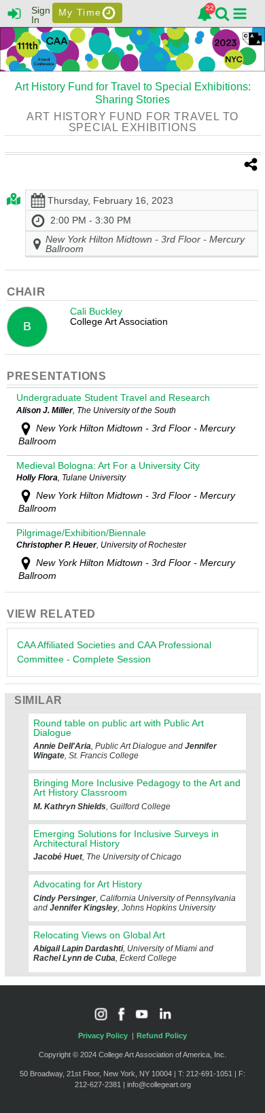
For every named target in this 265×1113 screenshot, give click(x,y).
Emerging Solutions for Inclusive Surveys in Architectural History (126, 838)
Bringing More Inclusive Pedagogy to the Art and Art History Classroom (137, 787)
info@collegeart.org (159, 1084)
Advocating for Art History (87, 884)
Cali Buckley (96, 311)
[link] (204, 13)
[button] (239, 13)
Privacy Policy (103, 1035)
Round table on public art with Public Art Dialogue (118, 728)
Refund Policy (162, 1035)
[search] (222, 12)
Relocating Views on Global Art (99, 935)
